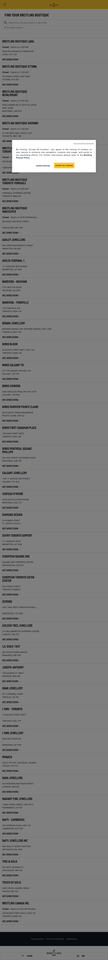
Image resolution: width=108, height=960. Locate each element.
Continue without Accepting (83, 143)
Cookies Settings (43, 165)
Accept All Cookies (64, 165)
